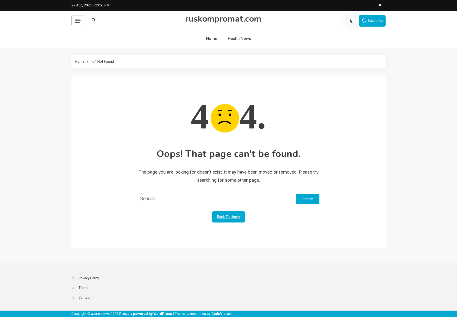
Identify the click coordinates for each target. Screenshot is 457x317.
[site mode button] (351, 21)
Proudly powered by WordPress (146, 314)
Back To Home (228, 217)
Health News (239, 38)
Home (211, 38)
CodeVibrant (222, 314)
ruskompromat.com (223, 19)
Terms (83, 288)
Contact (84, 297)
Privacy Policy (89, 278)
